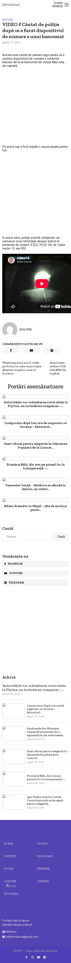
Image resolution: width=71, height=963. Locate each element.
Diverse (43, 881)
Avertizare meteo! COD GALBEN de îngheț (58, 368)
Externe (43, 868)
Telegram (16, 582)
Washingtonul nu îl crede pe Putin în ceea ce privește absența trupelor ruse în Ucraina (21, 368)
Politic (42, 843)
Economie (45, 856)
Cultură (10, 881)
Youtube (16, 573)
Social (7, 19)
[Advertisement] (35, 108)
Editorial (11, 893)
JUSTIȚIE (10, 856)
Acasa (8, 843)
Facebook (15, 563)
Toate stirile (57, 5)
